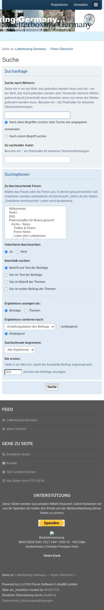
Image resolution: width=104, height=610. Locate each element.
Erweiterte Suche (18, 454)
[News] (35, 212)
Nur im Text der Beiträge (25, 275)
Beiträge (15, 310)
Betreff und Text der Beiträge (28, 268)
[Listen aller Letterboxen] (35, 236)
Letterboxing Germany (50, 24)
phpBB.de (50, 595)
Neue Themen (16, 429)
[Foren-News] (35, 232)
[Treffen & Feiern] (35, 228)
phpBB (24, 584)
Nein (23, 251)
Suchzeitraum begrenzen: (23, 342)
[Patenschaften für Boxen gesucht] (35, 220)
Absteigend (17, 333)
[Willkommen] (35, 209)
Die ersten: (12, 359)
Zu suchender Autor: (19, 145)
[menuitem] (10, 601)
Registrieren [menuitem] (59, 5)
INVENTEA (51, 590)
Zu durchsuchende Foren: (23, 186)
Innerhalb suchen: (17, 261)
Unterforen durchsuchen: (23, 244)
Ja (11, 251)
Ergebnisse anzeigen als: (23, 303)
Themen (34, 310)
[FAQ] (35, 217)
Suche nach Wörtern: (20, 83)
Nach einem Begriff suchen (27, 136)
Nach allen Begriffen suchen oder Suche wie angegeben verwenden (46, 125)
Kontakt (12, 463)
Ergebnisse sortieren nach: (24, 319)
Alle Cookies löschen (21, 472)
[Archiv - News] (35, 224)
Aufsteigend (69, 326)
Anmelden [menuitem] (81, 5)
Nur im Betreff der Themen (27, 282)
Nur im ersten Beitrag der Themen (32, 289)
